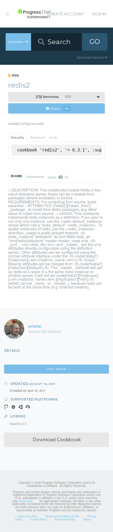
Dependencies (35, 176)
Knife (53, 137)
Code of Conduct (27, 516)
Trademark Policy (65, 519)
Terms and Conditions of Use (62, 516)
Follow (59, 108)
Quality (58, 176)
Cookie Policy (38, 519)
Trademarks (26, 501)
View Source (56, 369)
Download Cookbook (57, 439)
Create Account (65, 14)
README (16, 176)
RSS (15, 75)
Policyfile (17, 137)
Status (87, 519)
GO (94, 41)
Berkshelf (37, 137)
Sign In (99, 14)
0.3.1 (54, 97)
